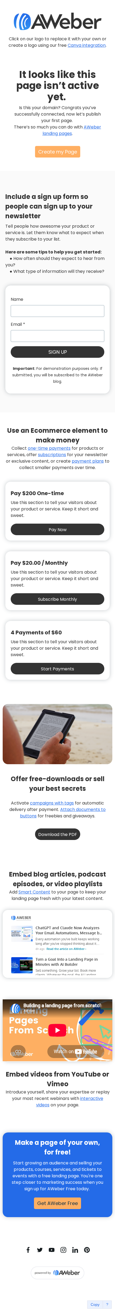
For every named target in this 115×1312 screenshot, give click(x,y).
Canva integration (87, 45)
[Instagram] (63, 1250)
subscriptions (52, 455)
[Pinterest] (87, 1250)
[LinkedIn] (75, 1250)
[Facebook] (28, 1250)
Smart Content (34, 892)
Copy (95, 1304)
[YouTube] (51, 1250)
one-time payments (49, 448)
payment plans (88, 461)
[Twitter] (40, 1250)
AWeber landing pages (72, 130)
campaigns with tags (52, 803)
